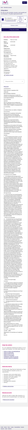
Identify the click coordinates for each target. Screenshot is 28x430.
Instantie (6, 39)
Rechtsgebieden (7, 52)
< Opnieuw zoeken (14, 25)
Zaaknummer (7, 48)
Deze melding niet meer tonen (20, 19)
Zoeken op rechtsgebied (9, 355)
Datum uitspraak (6, 42)
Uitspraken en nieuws (8, 7)
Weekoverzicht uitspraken (8, 399)
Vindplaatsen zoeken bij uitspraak (11, 356)
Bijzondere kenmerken (6, 56)
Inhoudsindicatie (7, 58)
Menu (24, 2)
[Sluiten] (25, 19)
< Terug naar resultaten (14, 29)
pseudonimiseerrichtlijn (11, 20)
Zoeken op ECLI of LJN (9, 354)
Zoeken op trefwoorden (9, 352)
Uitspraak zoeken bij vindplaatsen (11, 358)
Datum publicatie (6, 46)
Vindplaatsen (7, 70)
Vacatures (2, 428)
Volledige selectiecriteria (8, 386)
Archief (6, 428)
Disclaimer (9, 428)
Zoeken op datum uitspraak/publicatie (12, 351)
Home (2, 7)
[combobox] (14, 81)
